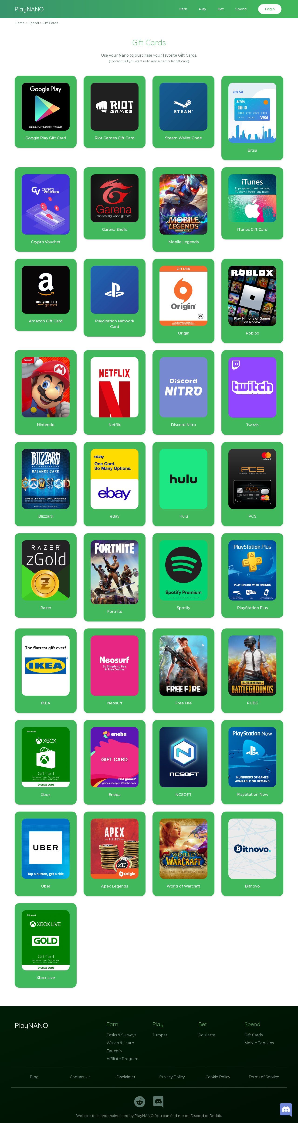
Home (20, 23)
